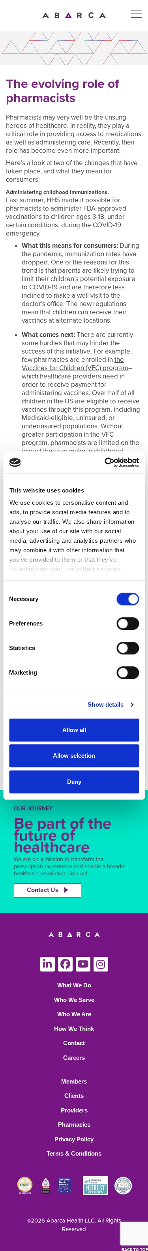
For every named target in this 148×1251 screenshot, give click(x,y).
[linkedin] (47, 964)
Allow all (74, 729)
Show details (106, 704)
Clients (74, 1095)
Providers (74, 1110)
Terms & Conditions (74, 1153)
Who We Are (74, 1014)
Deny (74, 781)
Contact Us (42, 890)
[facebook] (65, 964)
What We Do (74, 985)
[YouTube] (83, 964)
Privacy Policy (74, 1139)
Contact (74, 1043)
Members (74, 1081)
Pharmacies (74, 1124)
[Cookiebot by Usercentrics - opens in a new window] (105, 462)
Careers (74, 1057)
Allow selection (74, 755)
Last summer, (25, 200)
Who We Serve (74, 999)
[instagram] (101, 964)
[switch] (127, 623)
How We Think (74, 1028)
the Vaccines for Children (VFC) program (75, 364)
